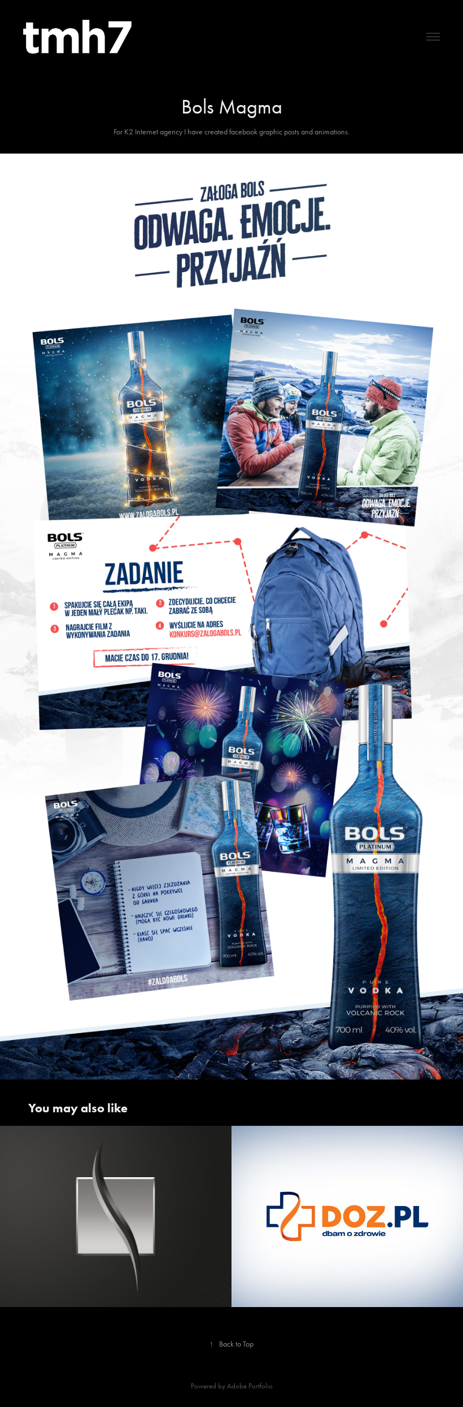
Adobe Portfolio (250, 1386)
